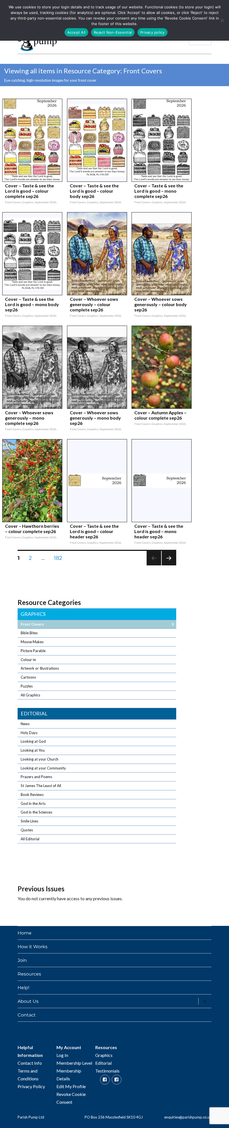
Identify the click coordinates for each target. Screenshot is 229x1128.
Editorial (34, 713)
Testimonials (107, 1070)
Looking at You (33, 750)
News (25, 724)
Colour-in (28, 659)
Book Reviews (32, 794)
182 (60, 558)
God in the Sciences (36, 812)
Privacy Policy (31, 1086)
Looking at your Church (39, 759)
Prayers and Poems (36, 776)
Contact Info (30, 1063)
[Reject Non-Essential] (222, 20)
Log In (62, 1055)
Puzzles (27, 686)
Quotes (27, 830)
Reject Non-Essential (113, 32)
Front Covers (32, 624)
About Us (28, 1001)
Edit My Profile (71, 1086)
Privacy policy (152, 32)
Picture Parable (33, 650)
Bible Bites (29, 633)
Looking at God (33, 741)
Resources (29, 974)
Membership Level (74, 1063)
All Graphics (30, 695)
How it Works (32, 946)
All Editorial (30, 839)
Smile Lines (29, 821)
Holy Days (29, 732)
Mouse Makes (32, 642)
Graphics (33, 614)
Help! (23, 987)
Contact (27, 1015)
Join (22, 960)
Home (25, 933)
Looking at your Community (43, 768)
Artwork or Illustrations (40, 668)
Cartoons (28, 677)
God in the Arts (33, 803)
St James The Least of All (41, 785)
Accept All (76, 32)
